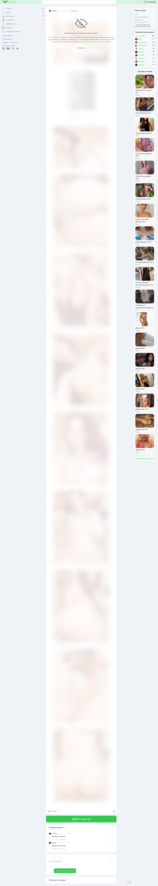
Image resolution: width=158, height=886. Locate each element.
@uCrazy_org (82, 819)
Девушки (74, 11)
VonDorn (54, 833)
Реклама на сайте (8, 45)
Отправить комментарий (65, 871)
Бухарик (54, 843)
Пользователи (7, 39)
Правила (5, 42)
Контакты (13, 42)
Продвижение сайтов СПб (144, 458)
